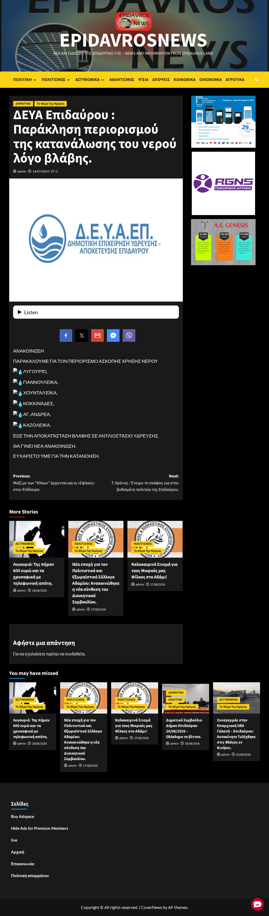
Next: (145, 482)
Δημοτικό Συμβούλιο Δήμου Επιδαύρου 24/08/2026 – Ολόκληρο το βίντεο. (184, 728)
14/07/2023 (41, 171)
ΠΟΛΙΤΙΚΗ (22, 80)
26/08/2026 (192, 743)
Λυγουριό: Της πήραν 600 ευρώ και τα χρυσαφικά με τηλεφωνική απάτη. (33, 573)
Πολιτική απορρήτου (30, 875)
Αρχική (17, 851)
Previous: (54, 482)
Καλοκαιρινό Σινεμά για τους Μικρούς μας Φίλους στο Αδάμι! (154, 570)
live (14, 840)
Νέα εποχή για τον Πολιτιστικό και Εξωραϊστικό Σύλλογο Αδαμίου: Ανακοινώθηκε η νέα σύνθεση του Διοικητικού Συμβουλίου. (96, 583)
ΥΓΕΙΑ (143, 80)
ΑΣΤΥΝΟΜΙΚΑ (87, 80)
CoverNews (151, 907)
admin (22, 171)
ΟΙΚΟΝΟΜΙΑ (210, 80)
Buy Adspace (22, 816)
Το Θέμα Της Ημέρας (50, 103)
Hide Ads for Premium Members (39, 828)
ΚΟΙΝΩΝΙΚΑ (184, 80)
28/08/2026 (39, 590)
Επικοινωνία (22, 863)
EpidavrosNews (133, 40)
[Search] (257, 79)
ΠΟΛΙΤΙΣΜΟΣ (53, 80)
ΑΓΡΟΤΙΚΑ (235, 80)
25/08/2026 (243, 754)
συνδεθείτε (75, 653)
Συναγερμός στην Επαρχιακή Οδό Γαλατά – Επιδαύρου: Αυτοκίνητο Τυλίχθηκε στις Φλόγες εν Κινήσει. (236, 734)
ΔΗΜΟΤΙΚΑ (23, 103)
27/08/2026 (98, 609)
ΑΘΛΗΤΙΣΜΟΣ (122, 80)
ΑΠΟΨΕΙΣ (161, 80)
